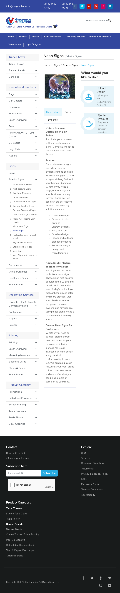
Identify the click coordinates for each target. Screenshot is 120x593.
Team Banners (17, 284)
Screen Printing (17, 404)
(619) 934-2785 (15, 453)
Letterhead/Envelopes (20, 398)
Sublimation (15, 312)
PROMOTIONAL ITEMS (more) (22, 135)
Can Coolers (15, 100)
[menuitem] (11, 37)
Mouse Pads (15, 113)
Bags (11, 94)
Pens (11, 126)
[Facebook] (83, 578)
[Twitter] (92, 578)
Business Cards (17, 361)
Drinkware (14, 107)
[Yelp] (101, 578)
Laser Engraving (18, 120)
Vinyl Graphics (17, 424)
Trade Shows (16, 417)
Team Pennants (17, 411)
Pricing (68, 112)
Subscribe (49, 473)
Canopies (14, 77)
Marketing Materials (19, 355)
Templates (52, 120)
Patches (13, 325)
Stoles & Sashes (18, 368)
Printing (13, 342)
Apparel (13, 155)
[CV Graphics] (18, 21)
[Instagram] (101, 585)
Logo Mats (14, 149)
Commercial (15, 265)
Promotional (15, 392)
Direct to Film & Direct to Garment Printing (22, 304)
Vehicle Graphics (18, 271)
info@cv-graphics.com (18, 6)
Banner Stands (17, 70)
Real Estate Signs (18, 278)
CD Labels (14, 143)
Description (52, 112)
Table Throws (16, 64)
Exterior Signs (16, 179)
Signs (12, 173)
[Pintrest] (109, 578)
